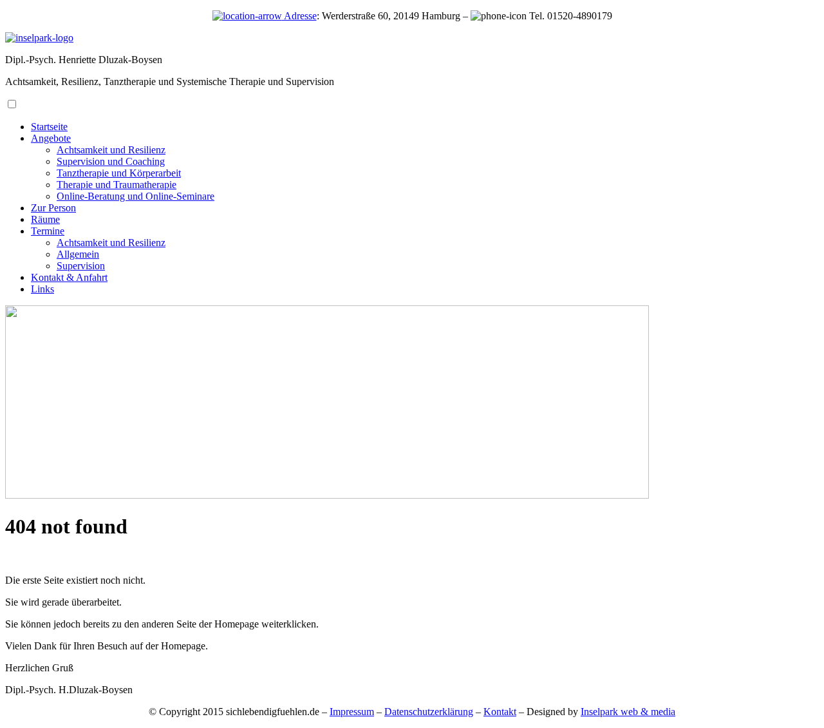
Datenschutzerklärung (428, 711)
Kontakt (499, 711)
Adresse (299, 15)
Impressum (352, 711)
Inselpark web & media (628, 711)
